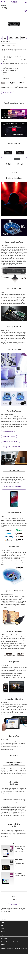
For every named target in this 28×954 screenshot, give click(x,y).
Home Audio (10, 918)
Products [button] (2, 922)
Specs (13, 896)
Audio (5, 918)
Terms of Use (10, 948)
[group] (5, 38)
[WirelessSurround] (14, 114)
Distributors (3, 931)
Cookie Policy (24, 948)
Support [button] (2, 935)
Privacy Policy (17, 948)
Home (2, 918)
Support (13, 899)
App (9, 98)
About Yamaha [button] (4, 938)
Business (3, 944)
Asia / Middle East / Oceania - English (10, 941)
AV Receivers (20, 918)
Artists (2, 928)
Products (15, 918)
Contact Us (3, 948)
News (2, 925)
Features (3, 98)
